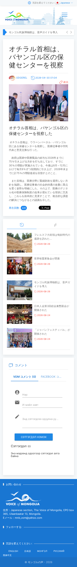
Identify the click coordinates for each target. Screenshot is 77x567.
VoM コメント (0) (24, 376)
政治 (65, 82)
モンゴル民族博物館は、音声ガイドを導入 (33, 32)
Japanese (65, 2)
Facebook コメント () (53, 376)
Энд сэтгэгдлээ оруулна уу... (40, 418)
